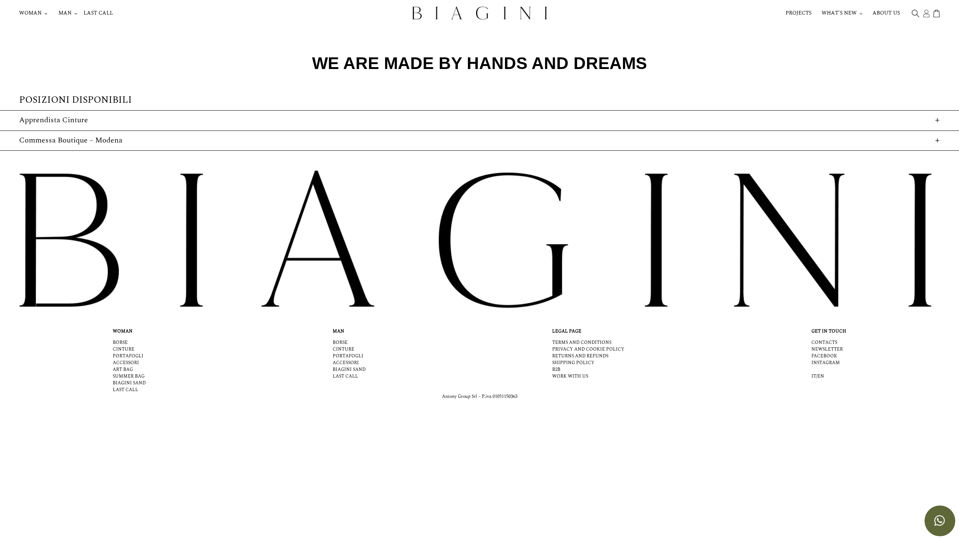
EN (820, 376)
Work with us (570, 376)
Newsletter (827, 349)
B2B (556, 369)
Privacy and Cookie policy (588, 349)
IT (813, 376)
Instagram (825, 362)
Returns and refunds (580, 356)
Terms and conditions (581, 342)
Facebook (824, 356)
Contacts (824, 342)
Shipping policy (573, 362)
